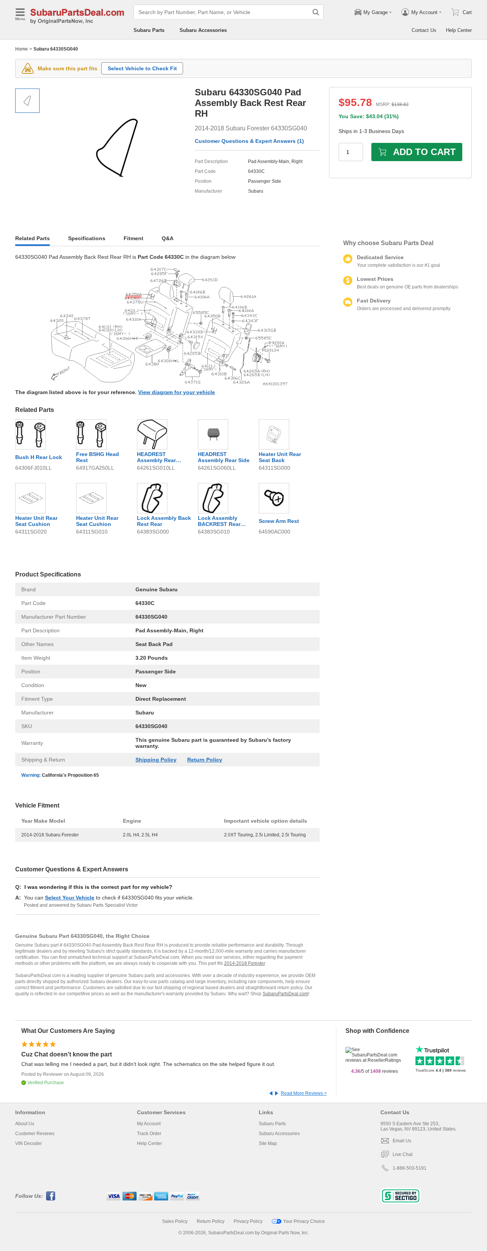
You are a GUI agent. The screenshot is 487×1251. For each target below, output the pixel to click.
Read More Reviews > (304, 1093)
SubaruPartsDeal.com (285, 993)
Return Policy (204, 760)
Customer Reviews (34, 1133)
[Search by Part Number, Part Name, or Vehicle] (315, 12)
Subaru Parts (149, 30)
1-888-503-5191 (410, 1168)
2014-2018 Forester (244, 963)
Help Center (459, 30)
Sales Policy (175, 1221)
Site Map (268, 1143)
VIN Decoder (28, 1143)
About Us (24, 1123)
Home (21, 49)
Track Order (149, 1133)
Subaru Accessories (203, 30)
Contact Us (424, 30)
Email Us (402, 1140)
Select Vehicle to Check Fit (142, 68)
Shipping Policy (156, 760)
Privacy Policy (248, 1221)
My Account (149, 1123)
